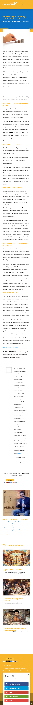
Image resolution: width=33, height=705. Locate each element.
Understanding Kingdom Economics (12, 530)
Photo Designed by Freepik (10, 347)
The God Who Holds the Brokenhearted (12, 524)
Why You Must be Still (8, 528)
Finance (14, 22)
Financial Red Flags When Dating (14, 600)
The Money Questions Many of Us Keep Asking (15, 629)
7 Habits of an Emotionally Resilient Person (13, 522)
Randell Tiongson (23, 22)
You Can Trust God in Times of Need (12, 526)
